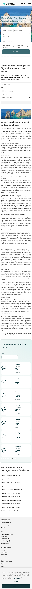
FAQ (2, 529)
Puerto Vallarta (4, 552)
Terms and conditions (6, 522)
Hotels (2, 566)
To (3, 40)
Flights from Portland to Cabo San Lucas (11, 475)
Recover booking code (6, 525)
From (4, 35)
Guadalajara (4, 554)
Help (2, 531)
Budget (2, 87)
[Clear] (27, 41)
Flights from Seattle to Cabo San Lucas (10, 482)
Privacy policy (4, 536)
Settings (16, 581)
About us (3, 527)
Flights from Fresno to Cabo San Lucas (10, 496)
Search (17, 52)
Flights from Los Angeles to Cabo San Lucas (11, 510)
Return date (20, 45)
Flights (2, 564)
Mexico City (3, 557)
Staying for (4, 94)
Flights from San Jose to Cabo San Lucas (11, 507)
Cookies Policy (5, 541)
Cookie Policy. (16, 578)
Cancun (3, 550)
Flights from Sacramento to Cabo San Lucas (11, 489)
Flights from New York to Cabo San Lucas (11, 500)
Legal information (5, 538)
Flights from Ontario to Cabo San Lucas (10, 486)
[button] (8, 47)
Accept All (16, 586)
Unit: (3, 353)
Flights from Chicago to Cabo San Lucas (10, 479)
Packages (24, 3)
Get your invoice (5, 543)
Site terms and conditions (7, 534)
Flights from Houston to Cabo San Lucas (11, 493)
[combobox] (16, 36)
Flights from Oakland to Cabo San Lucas (10, 503)
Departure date (6, 45)
